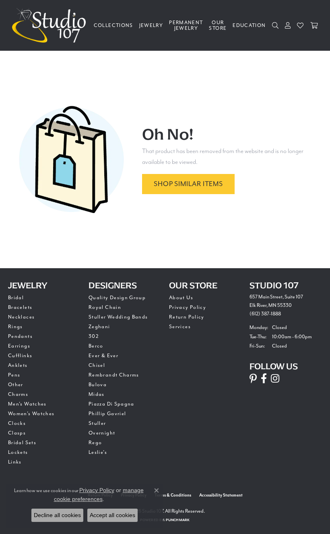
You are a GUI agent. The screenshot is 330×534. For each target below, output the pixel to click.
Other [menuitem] (15, 384)
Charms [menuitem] (18, 394)
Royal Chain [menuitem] (105, 307)
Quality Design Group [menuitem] (117, 297)
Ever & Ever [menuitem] (103, 355)
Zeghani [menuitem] (99, 326)
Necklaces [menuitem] (21, 317)
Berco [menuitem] (96, 346)
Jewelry (151, 25)
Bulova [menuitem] (98, 384)
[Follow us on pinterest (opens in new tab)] (253, 378)
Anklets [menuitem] (18, 365)
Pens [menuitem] (14, 375)
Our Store (218, 25)
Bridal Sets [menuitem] (22, 442)
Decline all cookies (57, 515)
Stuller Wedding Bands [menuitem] (118, 317)
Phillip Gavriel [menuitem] (107, 413)
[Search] (275, 25)
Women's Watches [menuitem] (31, 413)
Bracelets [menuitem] (20, 307)
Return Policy (186, 317)
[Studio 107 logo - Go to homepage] (51, 25)
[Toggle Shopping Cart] (314, 25)
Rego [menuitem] (95, 442)
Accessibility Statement (221, 495)
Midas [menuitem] (97, 394)
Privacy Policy (187, 307)
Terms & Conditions (173, 495)
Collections (113, 25)
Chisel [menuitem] (97, 365)
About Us (181, 297)
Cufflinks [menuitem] (20, 355)
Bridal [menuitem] (16, 297)
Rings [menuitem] (15, 326)
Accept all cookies (112, 515)
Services (180, 326)
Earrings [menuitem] (19, 346)
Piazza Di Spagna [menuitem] (111, 404)
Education (249, 25)
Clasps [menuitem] (17, 433)
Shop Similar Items (188, 184)
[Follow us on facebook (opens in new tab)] (264, 378)
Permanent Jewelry (186, 25)
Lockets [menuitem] (18, 452)
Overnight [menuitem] (102, 433)
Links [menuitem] (15, 462)
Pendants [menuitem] (20, 336)
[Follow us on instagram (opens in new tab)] (275, 378)
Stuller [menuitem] (97, 423)
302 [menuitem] (94, 336)
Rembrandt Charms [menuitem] (114, 375)
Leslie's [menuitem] (98, 452)
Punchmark (178, 520)
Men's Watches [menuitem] (27, 404)
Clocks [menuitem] (17, 423)
